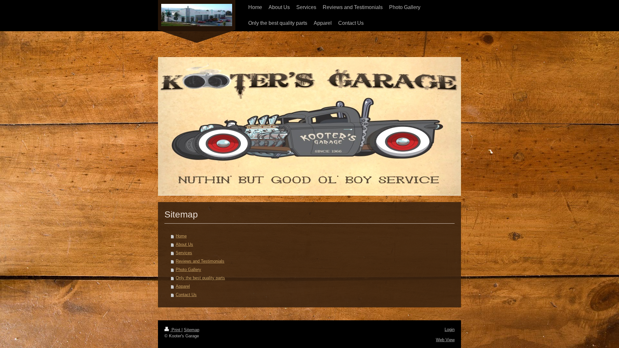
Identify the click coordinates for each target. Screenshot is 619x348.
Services (184, 252)
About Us (184, 244)
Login (450, 329)
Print (176, 329)
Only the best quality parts (200, 278)
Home (181, 236)
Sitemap (191, 329)
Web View (445, 339)
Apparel (183, 286)
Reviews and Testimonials (200, 261)
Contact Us (186, 294)
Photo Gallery (188, 269)
